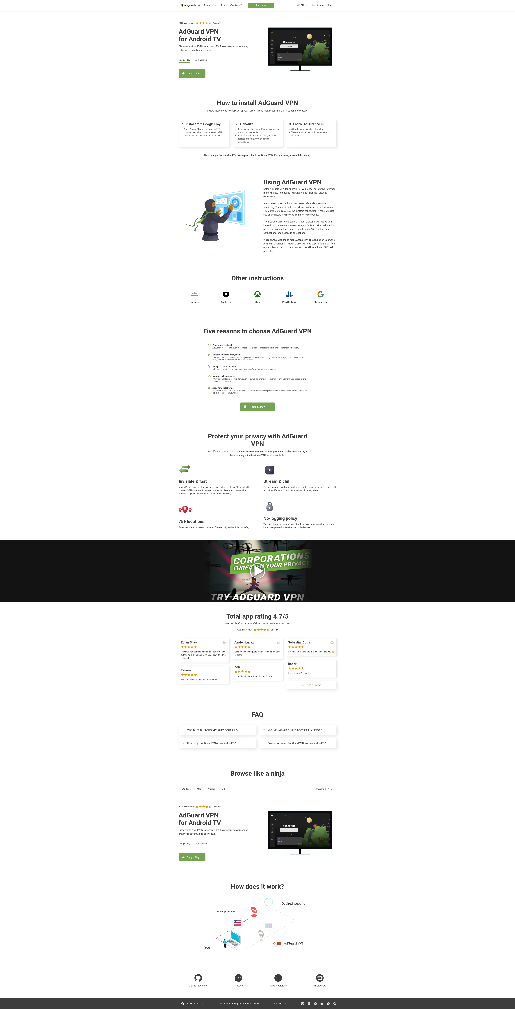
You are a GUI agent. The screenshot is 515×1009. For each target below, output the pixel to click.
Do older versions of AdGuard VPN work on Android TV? (297, 743)
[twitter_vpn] (315, 1003)
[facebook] (309, 1003)
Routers (194, 302)
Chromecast (320, 302)
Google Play (184, 60)
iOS (223, 789)
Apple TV (226, 302)
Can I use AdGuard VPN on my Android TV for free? (295, 729)
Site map (278, 1003)
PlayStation (289, 302)
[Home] (190, 5)
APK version (201, 60)
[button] (257, 923)
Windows (186, 789)
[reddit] (334, 1003)
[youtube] (321, 1003)
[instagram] (302, 1003)
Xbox (257, 302)
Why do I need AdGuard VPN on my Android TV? (212, 729)
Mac (199, 789)
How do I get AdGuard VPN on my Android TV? (211, 743)
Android (211, 789)
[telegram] (328, 1003)
